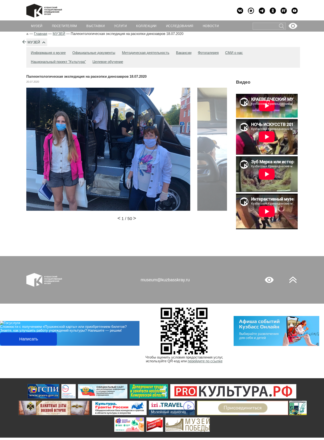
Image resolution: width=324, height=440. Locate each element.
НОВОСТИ (211, 26)
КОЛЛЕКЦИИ (146, 26)
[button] (118, 219)
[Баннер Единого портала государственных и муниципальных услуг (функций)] (43, 391)
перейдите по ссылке (205, 361)
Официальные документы (93, 53)
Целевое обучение (108, 62)
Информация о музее (48, 53)
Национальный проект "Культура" (58, 62)
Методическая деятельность (145, 53)
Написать (28, 339)
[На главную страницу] (27, 34)
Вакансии (183, 53)
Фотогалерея (208, 53)
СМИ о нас (234, 53)
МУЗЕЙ (34, 42)
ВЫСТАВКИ (95, 26)
